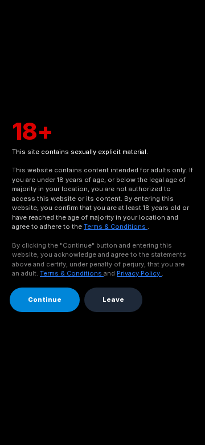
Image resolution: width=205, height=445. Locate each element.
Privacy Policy (139, 273)
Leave (113, 300)
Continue (45, 300)
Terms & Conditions (115, 226)
